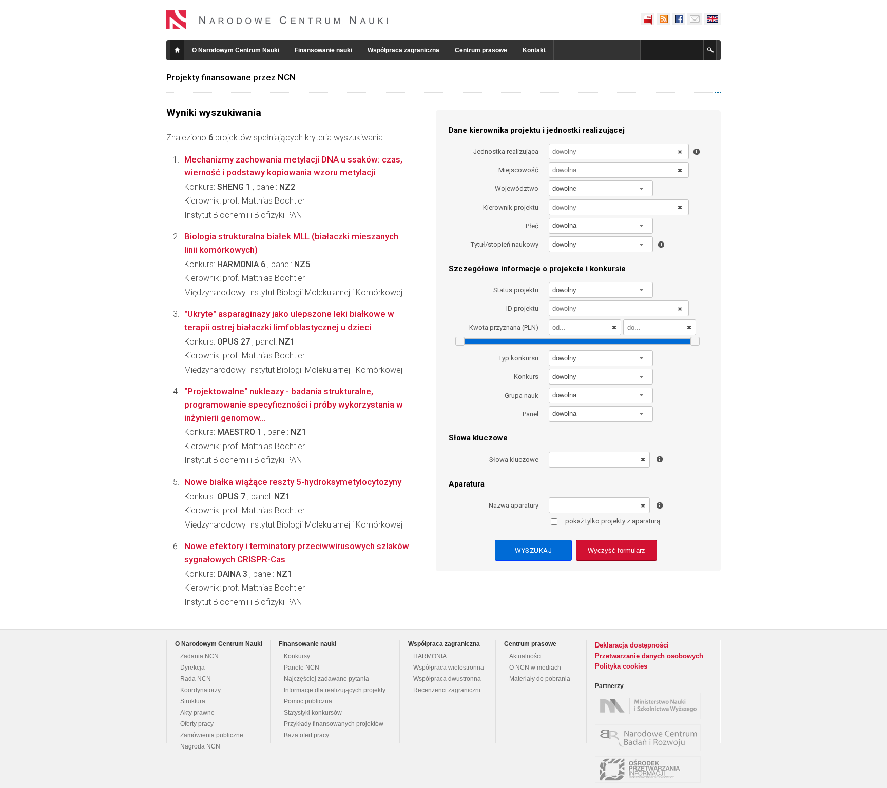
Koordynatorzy (200, 690)
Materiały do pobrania (539, 679)
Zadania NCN (199, 656)
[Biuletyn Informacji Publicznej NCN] (647, 19)
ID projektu (522, 308)
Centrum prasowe (481, 50)
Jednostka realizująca (505, 151)
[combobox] (601, 188)
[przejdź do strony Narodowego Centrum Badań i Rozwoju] (650, 737)
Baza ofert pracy (306, 735)
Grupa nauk (521, 395)
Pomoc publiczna (308, 701)
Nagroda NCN (200, 746)
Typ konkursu (518, 358)
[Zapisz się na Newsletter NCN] (694, 19)
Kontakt (534, 50)
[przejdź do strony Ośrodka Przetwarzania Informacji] (650, 769)
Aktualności (525, 656)
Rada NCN (195, 679)
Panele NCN (301, 667)
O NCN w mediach (535, 667)
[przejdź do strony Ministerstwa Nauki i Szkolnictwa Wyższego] (650, 706)
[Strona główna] (277, 19)
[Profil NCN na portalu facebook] (678, 19)
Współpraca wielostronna (448, 667)
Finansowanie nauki (323, 50)
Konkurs (526, 376)
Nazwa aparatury (513, 505)
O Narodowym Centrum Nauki (235, 50)
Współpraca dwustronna (447, 679)
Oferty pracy (197, 724)
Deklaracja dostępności (632, 645)
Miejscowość (518, 170)
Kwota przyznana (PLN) (503, 327)
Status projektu (515, 290)
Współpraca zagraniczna (403, 50)
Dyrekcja (192, 667)
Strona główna (177, 50)
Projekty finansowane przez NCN (231, 77)
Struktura (192, 701)
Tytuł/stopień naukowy (504, 244)
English (712, 19)
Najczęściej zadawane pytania (326, 679)
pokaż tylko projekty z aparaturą (612, 521)
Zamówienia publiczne (211, 735)
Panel (530, 414)
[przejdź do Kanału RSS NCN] (663, 19)
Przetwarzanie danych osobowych (649, 656)
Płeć (532, 226)
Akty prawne (197, 713)
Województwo (516, 188)
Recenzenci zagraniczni (446, 690)
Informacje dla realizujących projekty (334, 690)
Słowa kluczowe (513, 459)
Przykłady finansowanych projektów (333, 724)
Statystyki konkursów (313, 713)
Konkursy (297, 656)
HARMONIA (430, 656)
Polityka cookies (621, 666)
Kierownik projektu (510, 207)
